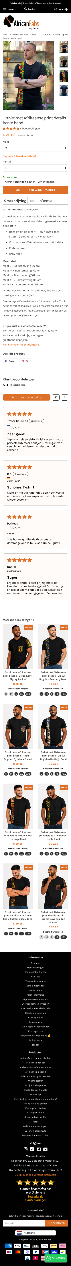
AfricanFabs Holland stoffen (35, 1058)
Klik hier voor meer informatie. (21, 344)
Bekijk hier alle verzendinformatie (35, 1174)
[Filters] (56, 397)
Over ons (35, 963)
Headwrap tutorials (35, 1013)
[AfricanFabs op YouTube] (45, 1150)
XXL (28, 694)
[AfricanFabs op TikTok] (32, 1150)
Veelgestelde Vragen (36, 972)
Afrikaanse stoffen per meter (35, 1067)
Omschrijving (15, 201)
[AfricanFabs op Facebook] (39, 1150)
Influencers (35, 1040)
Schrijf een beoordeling (26, 397)
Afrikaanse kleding (35, 1071)
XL (21, 694)
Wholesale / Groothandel (35, 1026)
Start (5, 34)
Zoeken (35, 1044)
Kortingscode (35, 1031)
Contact (35, 976)
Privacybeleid (35, 1017)
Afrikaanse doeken (35, 1062)
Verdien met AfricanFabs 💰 (35, 1035)
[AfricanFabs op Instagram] (25, 1150)
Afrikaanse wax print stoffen (35, 1076)
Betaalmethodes (36, 985)
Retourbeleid (35, 990)
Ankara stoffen (35, 1080)
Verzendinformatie (35, 981)
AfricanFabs (45, 1239)
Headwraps (35, 1094)
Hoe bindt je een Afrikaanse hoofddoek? (35, 1099)
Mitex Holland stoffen (35, 1117)
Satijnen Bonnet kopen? (35, 1126)
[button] (11, 128)
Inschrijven (56, 1223)
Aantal (7, 161)
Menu (11, 9)
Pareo (36, 1121)
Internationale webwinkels (35, 1008)
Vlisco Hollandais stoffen (35, 1135)
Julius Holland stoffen (36, 1103)
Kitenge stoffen (35, 1112)
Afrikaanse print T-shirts (24, 34)
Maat (6, 141)
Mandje (63, 9)
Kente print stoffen (35, 1108)
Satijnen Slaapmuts (35, 1085)
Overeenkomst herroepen (35, 1003)
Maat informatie (42, 201)
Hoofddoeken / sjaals (35, 1089)
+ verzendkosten (25, 135)
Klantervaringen (35, 967)
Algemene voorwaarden (35, 999)
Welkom (14, 3)
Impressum (35, 1022)
